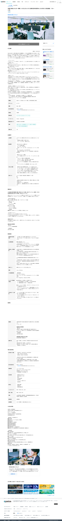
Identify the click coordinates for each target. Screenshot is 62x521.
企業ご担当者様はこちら (53, 1)
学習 (14, 508)
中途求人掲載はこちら (28, 515)
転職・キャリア (16, 506)
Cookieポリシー (20, 520)
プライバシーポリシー (14, 520)
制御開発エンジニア (46, 73)
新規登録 (60, 2)
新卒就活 (26, 506)
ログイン (58, 2)
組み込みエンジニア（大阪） (47, 66)
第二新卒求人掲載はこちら (45, 515)
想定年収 (19, 109)
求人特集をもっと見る (50, 495)
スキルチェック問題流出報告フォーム (32, 517)
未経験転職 (21, 506)
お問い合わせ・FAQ (22, 517)
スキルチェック (19, 508)
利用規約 (9, 520)
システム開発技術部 (46, 59)
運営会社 (5, 520)
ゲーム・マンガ (33, 1)
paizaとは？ (41, 1)
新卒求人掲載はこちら (36, 515)
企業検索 (46, 506)
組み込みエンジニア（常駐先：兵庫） (48, 52)
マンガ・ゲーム (25, 508)
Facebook (20, 513)
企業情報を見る (13, 473)
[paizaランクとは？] (53, 43)
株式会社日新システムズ (12, 14)
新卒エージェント (40, 506)
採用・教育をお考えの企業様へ (18, 515)
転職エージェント (32, 506)
